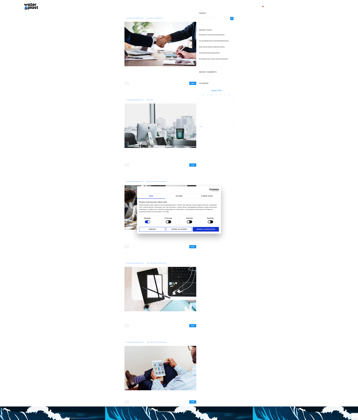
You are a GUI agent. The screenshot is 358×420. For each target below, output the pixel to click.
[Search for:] (214, 18)
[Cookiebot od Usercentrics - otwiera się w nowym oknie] (211, 189)
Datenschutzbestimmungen (167, 411)
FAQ (230, 7)
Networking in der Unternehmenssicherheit (148, 13)
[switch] (168, 221)
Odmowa (152, 229)
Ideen (148, 181)
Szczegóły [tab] (179, 196)
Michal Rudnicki (84, 418)
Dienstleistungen (217, 7)
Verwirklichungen (242, 7)
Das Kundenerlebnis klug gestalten (144, 258)
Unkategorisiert (158, 18)
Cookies (184, 411)
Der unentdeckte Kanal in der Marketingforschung (152, 95)
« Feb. (200, 126)
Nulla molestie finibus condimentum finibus (149, 176)
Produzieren (200, 7)
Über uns (189, 7)
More (192, 83)
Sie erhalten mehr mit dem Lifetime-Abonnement (152, 337)
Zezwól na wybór (179, 229)
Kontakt (255, 7)
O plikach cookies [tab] (207, 196)
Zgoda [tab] (151, 196)
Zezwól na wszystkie (206, 229)
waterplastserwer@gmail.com (135, 18)
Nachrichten (150, 18)
